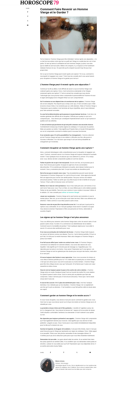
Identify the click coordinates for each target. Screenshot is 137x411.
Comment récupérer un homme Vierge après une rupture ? (67, 148)
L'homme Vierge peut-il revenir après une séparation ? (65, 84)
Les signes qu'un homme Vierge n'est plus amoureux (64, 217)
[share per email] (27, 25)
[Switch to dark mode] (68, 2)
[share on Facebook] (27, 12)
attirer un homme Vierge (70, 192)
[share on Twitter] (27, 21)
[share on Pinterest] (27, 16)
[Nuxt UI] (39, 2)
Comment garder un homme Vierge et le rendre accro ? (65, 295)
